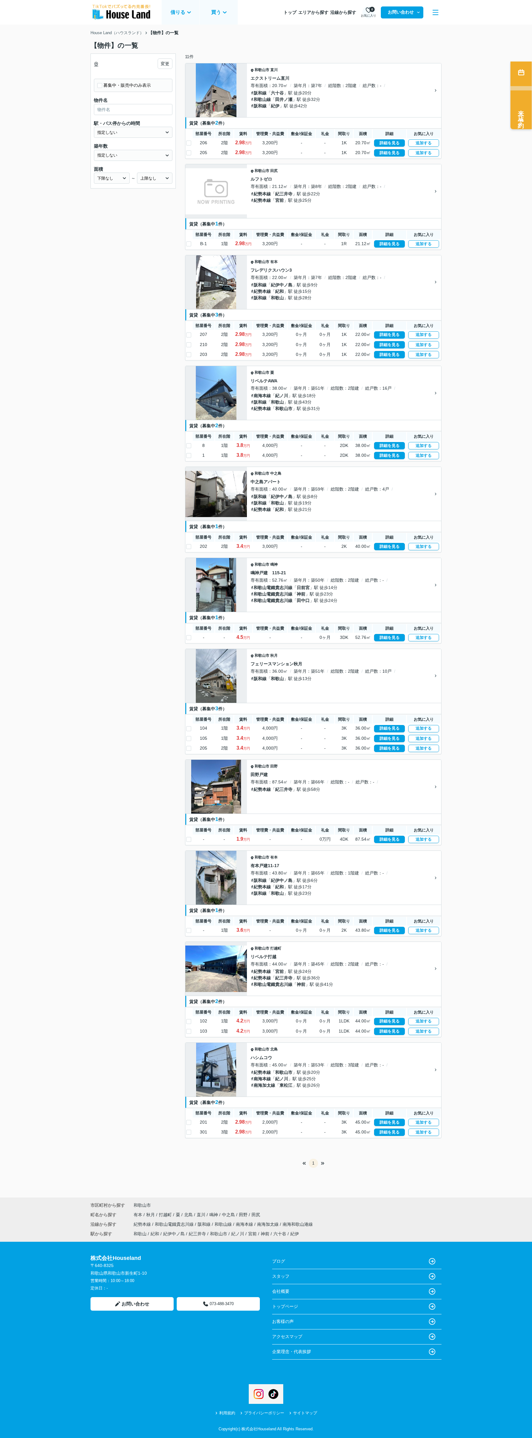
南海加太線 (264, 1085)
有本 (274, 262)
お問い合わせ (401, 12)
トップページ (285, 1306)
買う (216, 12)
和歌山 (277, 297)
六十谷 (277, 92)
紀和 (279, 291)
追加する (424, 143)
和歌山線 (262, 99)
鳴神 (274, 564)
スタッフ (280, 1276)
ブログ (278, 1261)
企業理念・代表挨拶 (291, 1351)
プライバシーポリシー (264, 1413)
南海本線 (262, 395)
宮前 (279, 200)
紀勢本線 (262, 193)
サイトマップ (305, 1413)
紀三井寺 (283, 193)
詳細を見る (390, 143)
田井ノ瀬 (283, 99)
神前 (301, 594)
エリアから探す (313, 12)
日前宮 (303, 587)
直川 (274, 70)
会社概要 (280, 1291)
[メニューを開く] (435, 12)
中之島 (275, 473)
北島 (274, 1049)
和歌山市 (262, 70)
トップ (290, 12)
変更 (165, 63)
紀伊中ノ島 (281, 284)
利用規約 (227, 1413)
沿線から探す (343, 12)
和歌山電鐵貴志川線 (273, 587)
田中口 (303, 600)
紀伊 (275, 105)
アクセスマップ (287, 1336)
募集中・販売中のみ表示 (127, 85)
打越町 (275, 948)
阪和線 (260, 92)
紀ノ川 (281, 395)
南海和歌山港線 (298, 1224)
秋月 (274, 655)
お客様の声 (283, 1321)
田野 (274, 766)
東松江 (286, 1085)
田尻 (274, 171)
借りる (178, 12)
